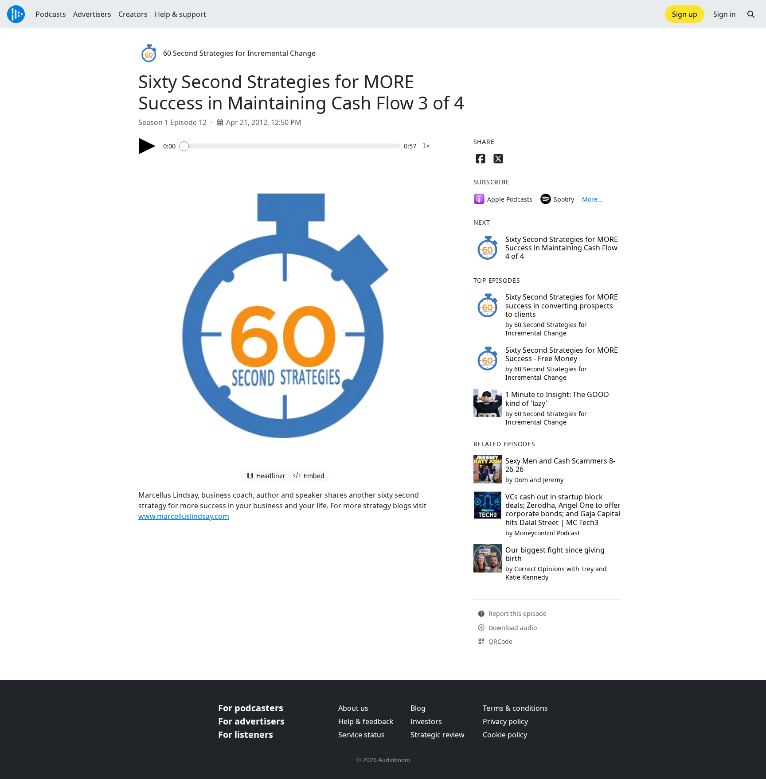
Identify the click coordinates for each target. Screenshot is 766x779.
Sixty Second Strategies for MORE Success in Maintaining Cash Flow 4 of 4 (561, 247)
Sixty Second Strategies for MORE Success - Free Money (561, 354)
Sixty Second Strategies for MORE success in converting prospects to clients (561, 305)
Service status (361, 735)
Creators (133, 14)
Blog (418, 708)
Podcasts (50, 14)
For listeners (245, 734)
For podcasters (250, 708)
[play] (147, 146)
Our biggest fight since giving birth (555, 554)
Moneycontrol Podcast (547, 533)
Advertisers (92, 14)
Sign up (684, 14)
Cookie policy (505, 735)
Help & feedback (366, 721)
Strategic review (437, 735)
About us (353, 708)
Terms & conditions (515, 708)
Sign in (724, 14)
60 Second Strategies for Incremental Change (239, 53)
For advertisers (251, 721)
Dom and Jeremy (538, 479)
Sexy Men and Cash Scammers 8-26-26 (560, 465)
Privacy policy (505, 721)
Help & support (180, 14)
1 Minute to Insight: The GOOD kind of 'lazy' (557, 399)
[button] (751, 14)
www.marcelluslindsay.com (183, 516)
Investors (426, 721)
